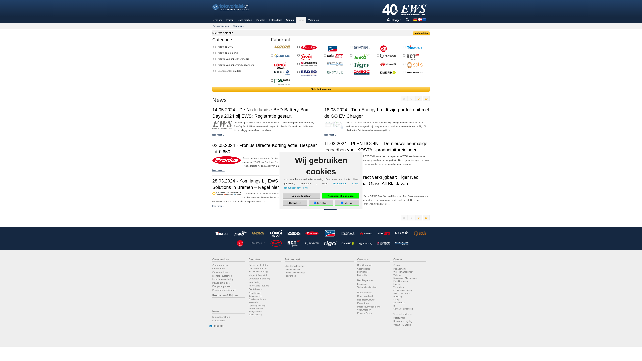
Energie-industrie (292, 270)
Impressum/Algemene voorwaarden (369, 308)
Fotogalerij (362, 284)
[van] (418, 98)
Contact (290, 20)
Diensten (260, 20)
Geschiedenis (363, 269)
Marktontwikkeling (294, 266)
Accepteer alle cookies (341, 196)
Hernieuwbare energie (295, 273)
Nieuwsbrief (238, 26)
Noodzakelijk (295, 203)
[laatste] (426, 98)
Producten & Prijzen (225, 295)
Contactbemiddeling (259, 278)
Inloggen (396, 20)
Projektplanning (400, 281)
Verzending (398, 287)
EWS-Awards (255, 289)
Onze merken (245, 20)
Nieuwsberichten (221, 26)
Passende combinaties (224, 290)
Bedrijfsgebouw (365, 280)
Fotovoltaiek (275, 20)
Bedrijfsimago (255, 293)
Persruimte (363, 303)
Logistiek (397, 284)
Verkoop (397, 275)
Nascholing (254, 282)
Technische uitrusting (367, 287)
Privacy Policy (364, 313)
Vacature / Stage (402, 324)
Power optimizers (221, 282)
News (301, 20)
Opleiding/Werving (257, 305)
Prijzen (230, 20)
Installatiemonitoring (223, 279)
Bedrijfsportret (364, 265)
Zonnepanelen (220, 265)
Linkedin (218, 326)
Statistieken (321, 203)
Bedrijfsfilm (362, 275)
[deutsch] (415, 19)
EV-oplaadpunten (221, 286)
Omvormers (218, 268)
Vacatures (313, 20)
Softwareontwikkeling (403, 309)
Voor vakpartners (402, 314)
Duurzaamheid (365, 296)
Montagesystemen (222, 275)
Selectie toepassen (321, 89)
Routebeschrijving (402, 321)
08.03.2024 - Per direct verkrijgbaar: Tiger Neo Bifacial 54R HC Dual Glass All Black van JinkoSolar (371, 184)
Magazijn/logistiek (258, 275)
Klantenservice (255, 296)
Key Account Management (405, 278)
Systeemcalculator (258, 265)
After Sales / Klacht (259, 285)
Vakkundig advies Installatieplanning (258, 270)
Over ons (217, 20)
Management (399, 269)
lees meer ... (218, 135)
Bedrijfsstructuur (365, 299)
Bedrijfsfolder (363, 272)
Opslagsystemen (221, 272)
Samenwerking (255, 315)
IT (394, 306)
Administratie (399, 303)
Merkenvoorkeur (256, 308)
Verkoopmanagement (403, 272)
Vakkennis (253, 302)
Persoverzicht (364, 292)
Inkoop (396, 299)
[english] (424, 19)
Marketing (397, 296)
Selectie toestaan (301, 196)
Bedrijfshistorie (255, 311)
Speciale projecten (257, 299)
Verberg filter (421, 33)
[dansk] (420, 19)
